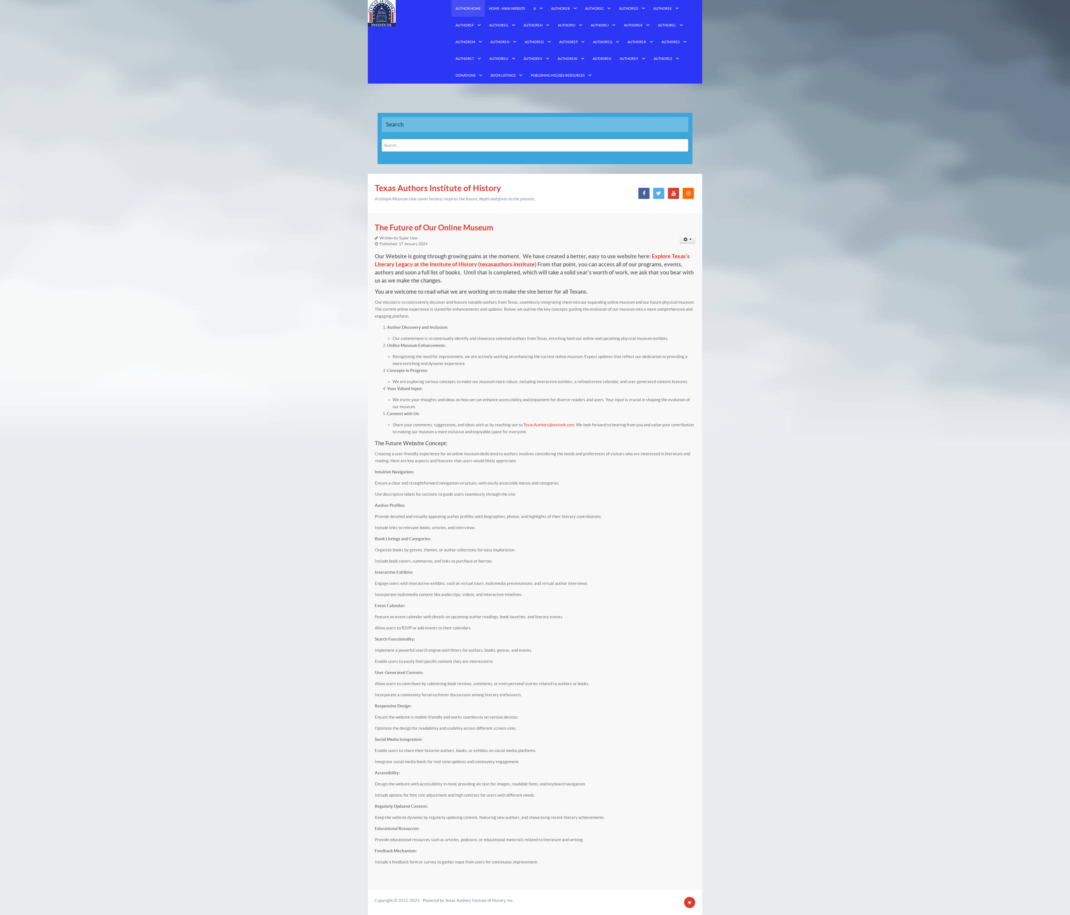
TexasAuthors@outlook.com (548, 424)
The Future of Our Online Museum (434, 227)
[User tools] (688, 239)
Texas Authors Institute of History (438, 188)
